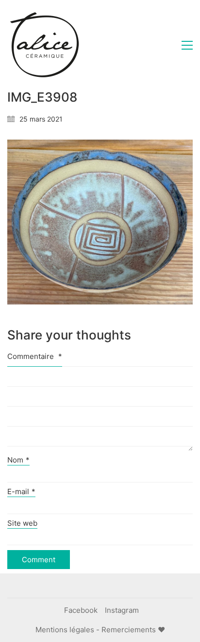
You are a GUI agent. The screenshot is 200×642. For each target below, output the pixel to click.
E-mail (21, 491)
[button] (187, 45)
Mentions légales (64, 629)
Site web (22, 523)
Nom (18, 459)
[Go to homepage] (43, 45)
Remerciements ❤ (133, 629)
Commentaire (34, 356)
